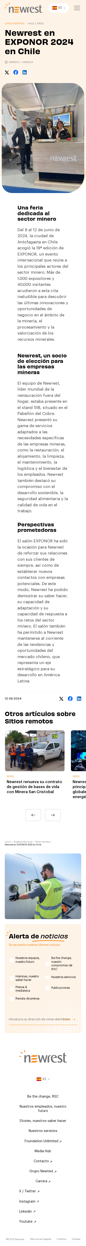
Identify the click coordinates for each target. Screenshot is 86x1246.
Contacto (42, 1161)
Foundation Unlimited (42, 1141)
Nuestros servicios (23, 842)
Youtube (25, 1221)
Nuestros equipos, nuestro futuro (28, 960)
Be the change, (61, 964)
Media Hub (43, 1151)
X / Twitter (27, 1191)
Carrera (42, 1181)
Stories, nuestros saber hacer (43, 1121)
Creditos (61, 1239)
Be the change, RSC (43, 1096)
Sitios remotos (42, 842)
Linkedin (25, 1211)
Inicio (8, 842)
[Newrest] (23, 8)
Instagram (27, 1201)
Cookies (76, 1239)
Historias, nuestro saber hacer (27, 978)
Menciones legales (40, 1239)
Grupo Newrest (41, 1171)
